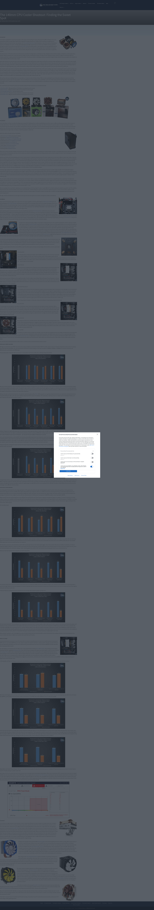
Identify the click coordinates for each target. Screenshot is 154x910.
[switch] (91, 454)
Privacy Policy (83, 475)
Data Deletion (70, 475)
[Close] (98, 435)
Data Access (77, 475)
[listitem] (77, 451)
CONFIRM (68, 471)
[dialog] (77, 455)
